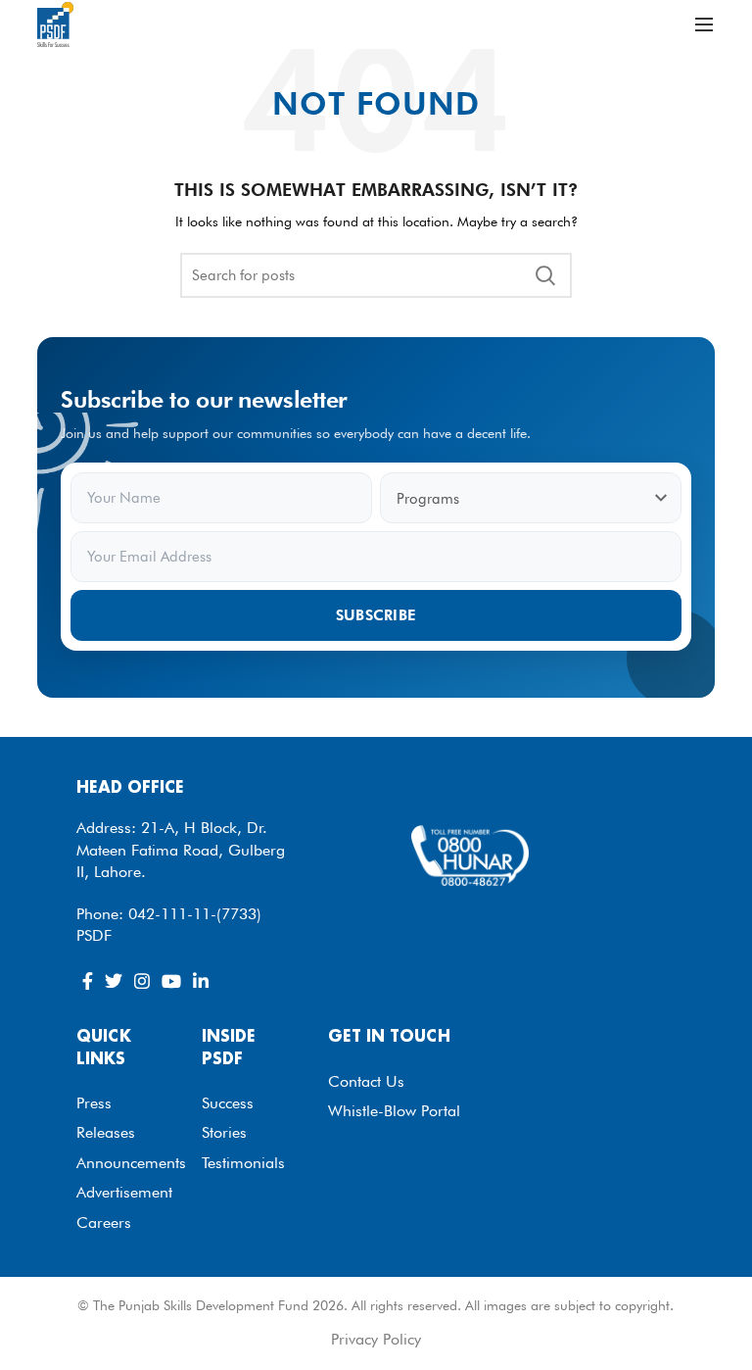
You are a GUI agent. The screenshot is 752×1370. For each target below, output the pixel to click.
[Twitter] (113, 981)
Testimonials (243, 1162)
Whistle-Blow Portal (394, 1110)
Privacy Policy (376, 1339)
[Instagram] (142, 981)
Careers (103, 1222)
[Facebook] (87, 981)
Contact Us (366, 1081)
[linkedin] (200, 981)
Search (545, 275)
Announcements (131, 1162)
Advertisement (124, 1192)
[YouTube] (171, 981)
